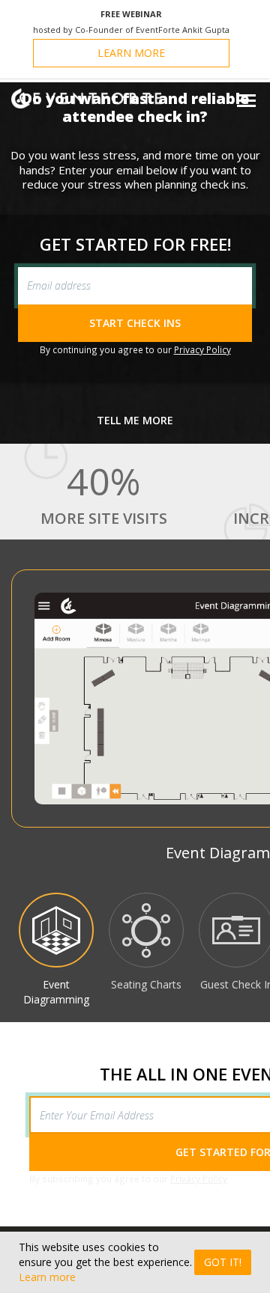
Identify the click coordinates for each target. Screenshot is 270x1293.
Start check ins (135, 323)
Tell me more (135, 420)
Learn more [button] (47, 1277)
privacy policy (202, 349)
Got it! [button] (223, 1262)
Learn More (131, 53)
